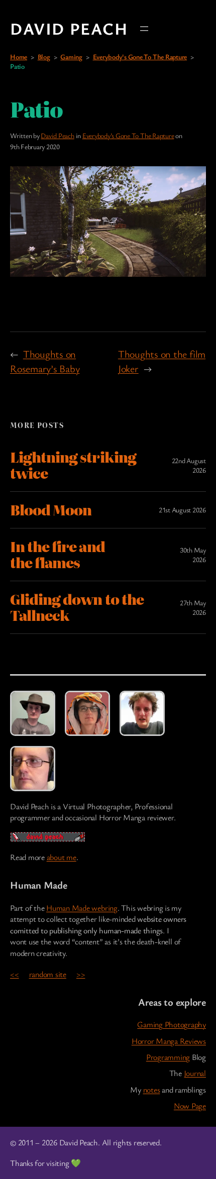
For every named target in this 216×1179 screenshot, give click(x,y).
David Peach (69, 28)
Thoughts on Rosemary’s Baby (44, 361)
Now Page (190, 1105)
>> (80, 974)
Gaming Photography (171, 1024)
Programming (168, 1056)
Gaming (71, 56)
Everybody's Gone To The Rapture (140, 56)
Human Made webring (82, 907)
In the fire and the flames (57, 555)
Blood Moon (50, 510)
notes (151, 1089)
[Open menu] (144, 29)
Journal (195, 1073)
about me (61, 857)
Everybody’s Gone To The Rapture (128, 135)
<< (14, 974)
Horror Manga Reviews (169, 1040)
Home (18, 56)
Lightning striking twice (73, 465)
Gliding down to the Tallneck (77, 607)
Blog (44, 56)
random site (47, 974)
